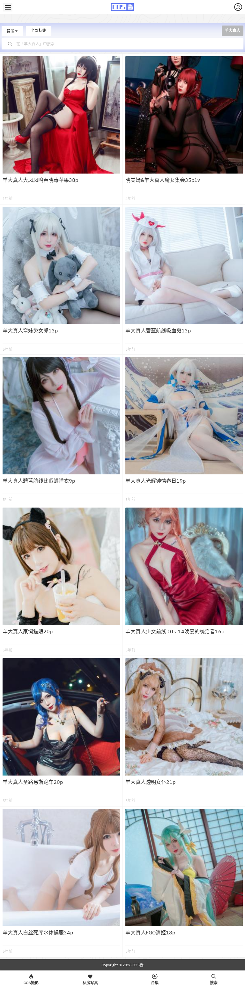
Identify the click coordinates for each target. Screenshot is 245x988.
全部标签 (38, 30)
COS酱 (137, 964)
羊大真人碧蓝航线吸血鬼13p (158, 330)
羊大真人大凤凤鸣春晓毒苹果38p (40, 180)
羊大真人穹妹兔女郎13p (30, 330)
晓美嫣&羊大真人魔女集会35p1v (162, 180)
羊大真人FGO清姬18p (150, 932)
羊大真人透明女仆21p (150, 782)
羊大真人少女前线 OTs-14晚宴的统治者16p (174, 631)
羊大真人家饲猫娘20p (28, 631)
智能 (10, 31)
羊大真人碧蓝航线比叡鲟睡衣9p (39, 481)
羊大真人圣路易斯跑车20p (33, 782)
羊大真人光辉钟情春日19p (155, 481)
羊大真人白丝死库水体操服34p (38, 932)
